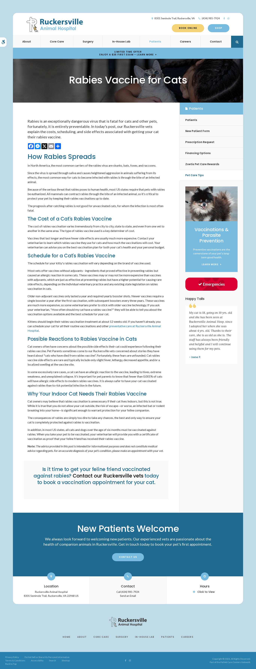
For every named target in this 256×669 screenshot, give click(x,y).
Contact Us (128, 557)
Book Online (188, 28)
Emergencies (214, 284)
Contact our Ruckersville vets (108, 475)
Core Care (57, 41)
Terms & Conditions (15, 660)
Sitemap (66, 660)
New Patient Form (197, 131)
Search (52, 660)
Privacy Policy (12, 657)
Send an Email (128, 595)
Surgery (88, 41)
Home (66, 636)
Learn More (210, 264)
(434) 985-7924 (211, 18)
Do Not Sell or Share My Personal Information (47, 657)
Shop (218, 28)
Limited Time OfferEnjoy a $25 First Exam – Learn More (126, 53)
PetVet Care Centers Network (235, 662)
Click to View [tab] (206, 592)
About (26, 41)
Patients (155, 41)
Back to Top (10, 663)
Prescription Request (199, 142)
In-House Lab (121, 41)
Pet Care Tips (194, 175)
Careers (185, 41)
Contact (216, 41)
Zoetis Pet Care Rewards (202, 164)
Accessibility (37, 660)
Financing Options (198, 153)
